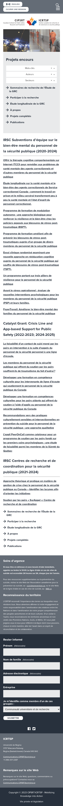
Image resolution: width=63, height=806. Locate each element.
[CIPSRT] (31, 24)
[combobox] (31, 68)
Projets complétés (20, 116)
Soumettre (13, 718)
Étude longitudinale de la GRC (27, 103)
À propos (15, 110)
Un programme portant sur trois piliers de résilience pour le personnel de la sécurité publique (27, 280)
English (16, 4)
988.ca (49, 589)
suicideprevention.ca (36, 586)
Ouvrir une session (16, 9)
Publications (17, 122)
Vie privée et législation (31, 801)
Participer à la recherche (24, 97)
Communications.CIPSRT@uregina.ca (19, 757)
